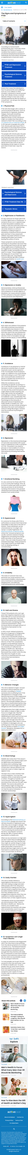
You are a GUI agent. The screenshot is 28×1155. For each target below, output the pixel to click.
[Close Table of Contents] (25, 21)
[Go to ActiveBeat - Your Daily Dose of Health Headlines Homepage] (14, 3)
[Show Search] (26, 2)
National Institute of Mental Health (12, 531)
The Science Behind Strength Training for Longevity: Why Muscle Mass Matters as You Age (18, 1018)
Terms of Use (19, 1120)
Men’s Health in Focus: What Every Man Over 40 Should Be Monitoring (17, 1006)
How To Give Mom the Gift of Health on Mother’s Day (13, 1101)
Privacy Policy (9, 1120)
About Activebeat (10, 1117)
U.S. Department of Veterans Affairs (12, 122)
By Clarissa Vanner (5, 1075)
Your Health (8, 7)
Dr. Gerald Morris (6, 10)
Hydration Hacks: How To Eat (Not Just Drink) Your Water (18, 1029)
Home (2, 7)
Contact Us (20, 1117)
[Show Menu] (2, 2)
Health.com (20, 259)
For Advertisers (14, 1123)
